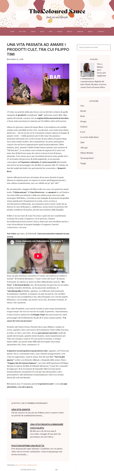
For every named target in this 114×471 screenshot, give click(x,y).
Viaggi (83, 164)
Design (83, 122)
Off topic (22, 465)
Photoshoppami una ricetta (27, 446)
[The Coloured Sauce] (57, 11)
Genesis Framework (67, 470)
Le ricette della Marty (89, 137)
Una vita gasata (20, 409)
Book (82, 116)
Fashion (84, 127)
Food (82, 132)
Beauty (83, 111)
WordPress (82, 470)
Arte (16, 465)
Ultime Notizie (32, 465)
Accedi (91, 470)
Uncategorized (86, 158)
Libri (82, 143)
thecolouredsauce (46, 470)
